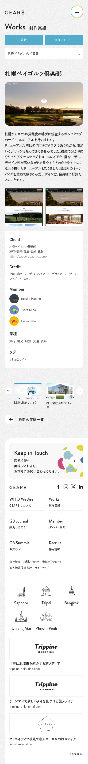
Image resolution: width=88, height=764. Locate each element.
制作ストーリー (64, 40)
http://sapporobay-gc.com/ (28, 256)
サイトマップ (42, 567)
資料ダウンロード (51, 561)
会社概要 (15, 561)
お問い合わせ (31, 561)
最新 (23, 40)
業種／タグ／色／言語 (23, 53)
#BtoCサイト (18, 359)
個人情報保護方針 (20, 567)
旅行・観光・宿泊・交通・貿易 (28, 341)
